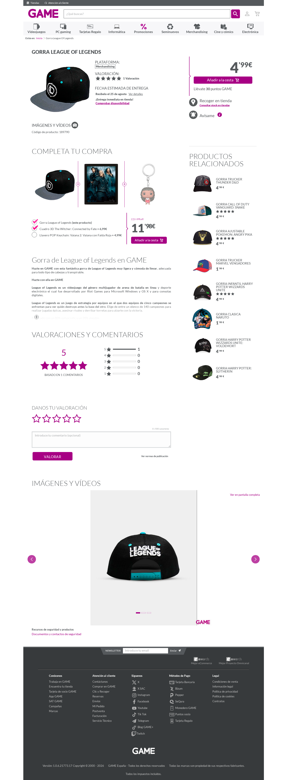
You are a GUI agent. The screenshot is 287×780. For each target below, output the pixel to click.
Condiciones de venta (225, 681)
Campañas (55, 706)
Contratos (218, 701)
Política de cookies (223, 696)
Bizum (179, 688)
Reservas (98, 696)
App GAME (56, 696)
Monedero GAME (185, 708)
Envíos (96, 701)
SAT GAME (56, 701)
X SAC (141, 688)
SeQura (179, 701)
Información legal (222, 686)
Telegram (143, 720)
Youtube (142, 708)
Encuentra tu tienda (61, 686)
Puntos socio (182, 714)
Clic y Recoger (100, 691)
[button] (235, 13)
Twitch (140, 733)
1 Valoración (131, 78)
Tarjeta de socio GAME (62, 691)
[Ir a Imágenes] (74, 125)
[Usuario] (247, 13)
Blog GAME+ (145, 727)
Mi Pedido (98, 706)
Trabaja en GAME (59, 681)
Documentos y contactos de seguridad (56, 634)
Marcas (53, 711)
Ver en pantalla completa (245, 494)
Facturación (99, 716)
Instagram (143, 695)
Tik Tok (141, 714)
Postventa (98, 711)
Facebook (143, 701)
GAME (43, 13)
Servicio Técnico (102, 720)
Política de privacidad (225, 691)
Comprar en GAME (104, 686)
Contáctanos (100, 681)
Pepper (179, 695)
